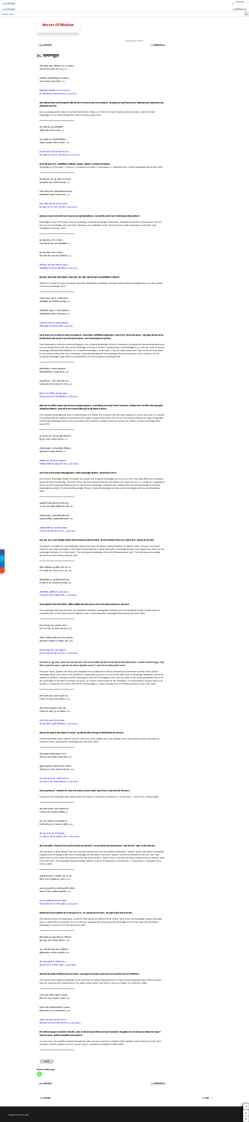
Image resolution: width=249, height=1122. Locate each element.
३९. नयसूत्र (205, 1098)
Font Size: (240, 2)
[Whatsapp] (39, 1074)
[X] (2, 558)
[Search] (209, 19)
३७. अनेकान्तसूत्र (45, 1098)
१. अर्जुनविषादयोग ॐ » (239, 9)
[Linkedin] (2, 565)
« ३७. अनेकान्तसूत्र (8, 3)
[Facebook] (2, 552)
